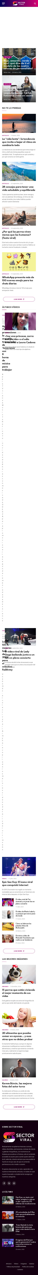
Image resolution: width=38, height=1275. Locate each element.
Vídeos (16, 1264)
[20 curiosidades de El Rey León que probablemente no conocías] (8, 1215)
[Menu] (3, 3)
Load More (18, 299)
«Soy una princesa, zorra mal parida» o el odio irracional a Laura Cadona (20, 339)
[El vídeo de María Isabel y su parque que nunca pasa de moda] (8, 914)
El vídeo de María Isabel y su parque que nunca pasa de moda (25, 914)
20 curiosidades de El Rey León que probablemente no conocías (25, 1214)
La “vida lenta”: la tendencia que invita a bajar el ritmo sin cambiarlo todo (19, 142)
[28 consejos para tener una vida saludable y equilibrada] (19, 171)
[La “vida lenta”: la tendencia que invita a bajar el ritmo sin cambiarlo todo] (19, 123)
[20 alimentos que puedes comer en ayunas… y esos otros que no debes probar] (19, 1017)
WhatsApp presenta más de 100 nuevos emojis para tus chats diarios (18, 280)
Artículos (9, 1264)
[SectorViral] (19, 3)
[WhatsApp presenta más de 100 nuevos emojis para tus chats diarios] (19, 261)
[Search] (35, 3)
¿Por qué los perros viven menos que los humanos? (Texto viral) (16, 235)
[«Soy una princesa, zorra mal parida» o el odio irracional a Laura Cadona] (20, 321)
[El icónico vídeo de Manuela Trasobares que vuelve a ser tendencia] (8, 939)
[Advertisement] (19, 28)
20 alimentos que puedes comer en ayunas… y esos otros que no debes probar (17, 1036)
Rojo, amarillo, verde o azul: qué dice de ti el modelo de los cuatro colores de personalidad (18, 65)
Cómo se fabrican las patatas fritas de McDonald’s (23, 926)
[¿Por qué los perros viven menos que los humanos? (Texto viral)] (19, 216)
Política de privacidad (13, 1266)
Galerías (31, 1264)
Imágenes (24, 1264)
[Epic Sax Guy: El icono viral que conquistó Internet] (19, 866)
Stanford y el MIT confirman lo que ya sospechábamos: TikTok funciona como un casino (18, 92)
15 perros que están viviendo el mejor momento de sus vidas (18, 993)
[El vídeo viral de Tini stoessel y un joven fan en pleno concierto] (8, 902)
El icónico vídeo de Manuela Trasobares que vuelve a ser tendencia (25, 938)
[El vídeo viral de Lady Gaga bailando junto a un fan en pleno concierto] (20, 637)
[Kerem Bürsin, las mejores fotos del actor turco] (19, 1067)
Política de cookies (28, 1266)
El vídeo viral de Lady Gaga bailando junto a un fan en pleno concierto (19, 655)
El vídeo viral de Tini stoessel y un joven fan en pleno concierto (25, 902)
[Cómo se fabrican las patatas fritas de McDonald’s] (8, 927)
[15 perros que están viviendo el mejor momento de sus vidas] (19, 974)
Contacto (20, 1269)
